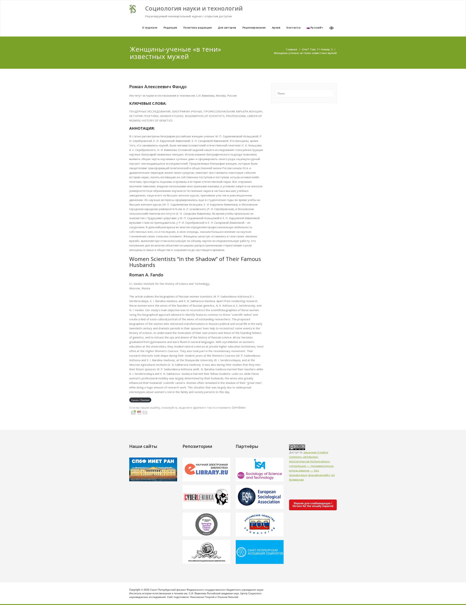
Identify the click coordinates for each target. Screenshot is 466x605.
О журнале (149, 27)
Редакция (170, 27)
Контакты (294, 27)
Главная (291, 49)
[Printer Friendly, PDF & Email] (139, 412)
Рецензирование (254, 27)
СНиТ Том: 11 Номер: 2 (317, 49)
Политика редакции (197, 27)
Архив (276, 27)
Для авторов (227, 27)
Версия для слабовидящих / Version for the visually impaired (312, 505)
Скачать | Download (140, 399)
